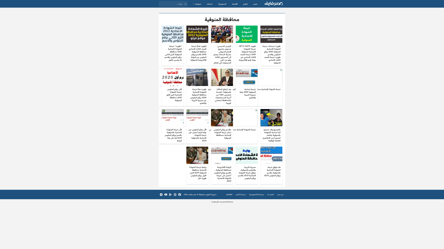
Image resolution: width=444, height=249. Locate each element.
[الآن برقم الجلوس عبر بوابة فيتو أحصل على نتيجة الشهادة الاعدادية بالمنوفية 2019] (197, 126)
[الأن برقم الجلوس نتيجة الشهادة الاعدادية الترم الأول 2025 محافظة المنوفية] (173, 87)
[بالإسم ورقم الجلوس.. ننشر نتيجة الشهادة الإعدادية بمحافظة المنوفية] (222, 126)
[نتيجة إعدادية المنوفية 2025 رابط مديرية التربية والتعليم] (247, 87)
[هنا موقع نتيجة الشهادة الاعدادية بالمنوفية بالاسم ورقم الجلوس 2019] (271, 165)
